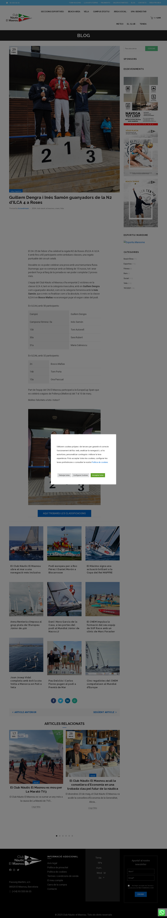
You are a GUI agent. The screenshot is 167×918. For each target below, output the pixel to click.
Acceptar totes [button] (97, 475)
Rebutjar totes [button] (64, 475)
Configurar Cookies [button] (80, 475)
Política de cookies (100, 462)
